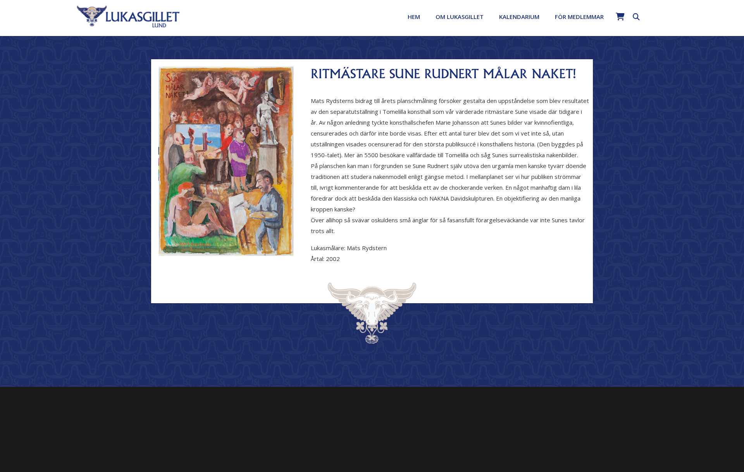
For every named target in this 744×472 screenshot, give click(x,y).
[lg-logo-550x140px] (128, 16)
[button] (489, 16)
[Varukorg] (620, 16)
